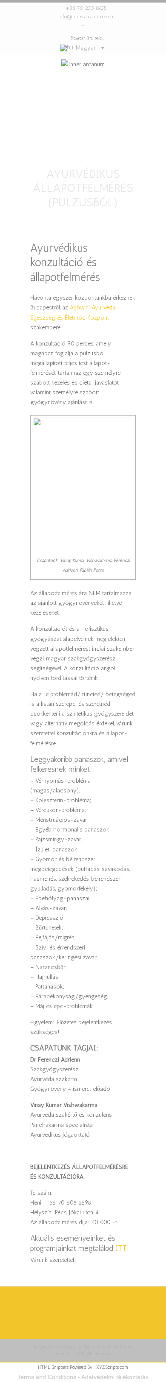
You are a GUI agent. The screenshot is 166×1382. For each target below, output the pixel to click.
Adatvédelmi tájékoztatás (115, 1377)
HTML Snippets (53, 1367)
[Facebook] (44, 38)
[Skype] (36, 38)
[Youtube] (61, 38)
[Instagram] (53, 38)
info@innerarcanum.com (85, 17)
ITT (120, 1248)
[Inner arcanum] (83, 89)
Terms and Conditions (46, 1377)
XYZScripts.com (112, 1367)
